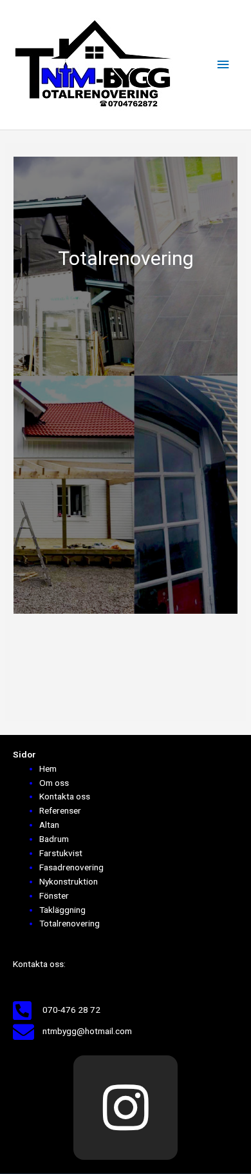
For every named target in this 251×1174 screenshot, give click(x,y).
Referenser (60, 810)
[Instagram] (125, 1107)
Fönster (54, 895)
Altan (49, 824)
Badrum (54, 839)
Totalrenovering (69, 923)
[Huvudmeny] (223, 65)
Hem (48, 768)
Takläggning (62, 910)
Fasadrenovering (71, 867)
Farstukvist (60, 853)
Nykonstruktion (68, 881)
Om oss (54, 783)
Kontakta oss (64, 796)
